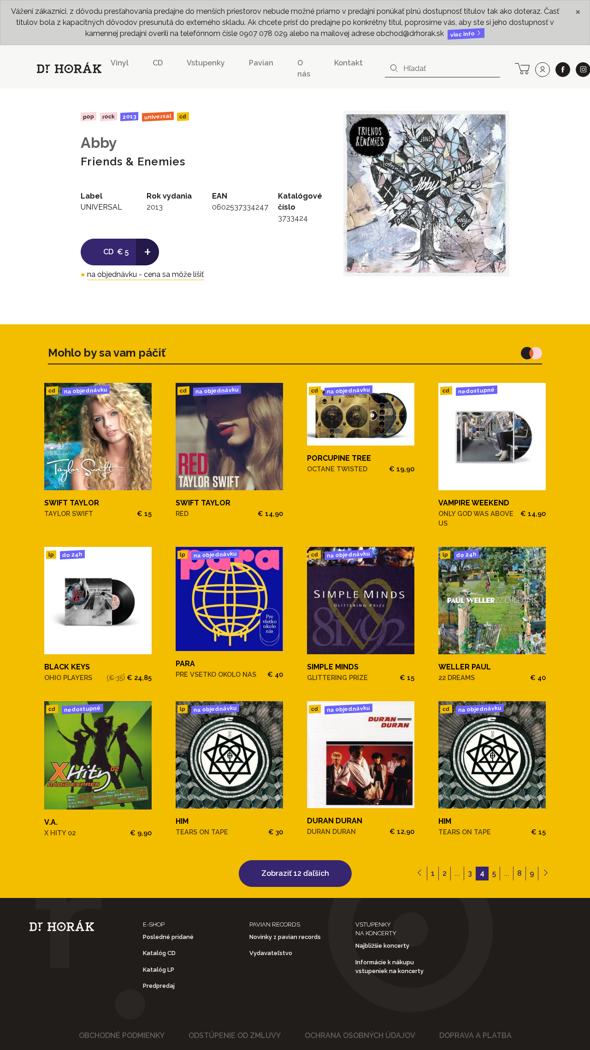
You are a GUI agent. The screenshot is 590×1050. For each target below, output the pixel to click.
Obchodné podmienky (122, 1035)
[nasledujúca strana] (545, 873)
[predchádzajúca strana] (419, 873)
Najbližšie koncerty (382, 945)
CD (158, 63)
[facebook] (562, 69)
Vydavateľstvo (270, 953)
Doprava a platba (475, 1035)
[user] (542, 69)
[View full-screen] (495, 124)
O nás (303, 68)
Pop (88, 116)
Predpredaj (159, 985)
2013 (129, 116)
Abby (99, 142)
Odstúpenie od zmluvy (235, 1035)
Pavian (261, 63)
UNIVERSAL (157, 116)
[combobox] (442, 68)
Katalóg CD (159, 953)
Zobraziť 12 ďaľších (295, 873)
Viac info (463, 34)
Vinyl (120, 63)
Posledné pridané (168, 936)
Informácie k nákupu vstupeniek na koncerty (389, 966)
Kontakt (348, 63)
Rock (108, 116)
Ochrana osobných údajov (360, 1035)
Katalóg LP (158, 969)
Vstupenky (206, 63)
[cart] (522, 67)
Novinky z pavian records (285, 936)
